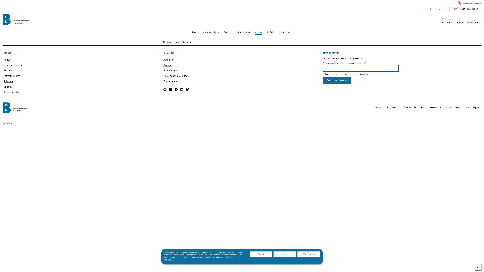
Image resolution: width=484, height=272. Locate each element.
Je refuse (285, 254)
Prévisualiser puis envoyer (337, 80)
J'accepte (261, 254)
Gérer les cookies (309, 254)
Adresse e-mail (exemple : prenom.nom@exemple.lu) (344, 63)
